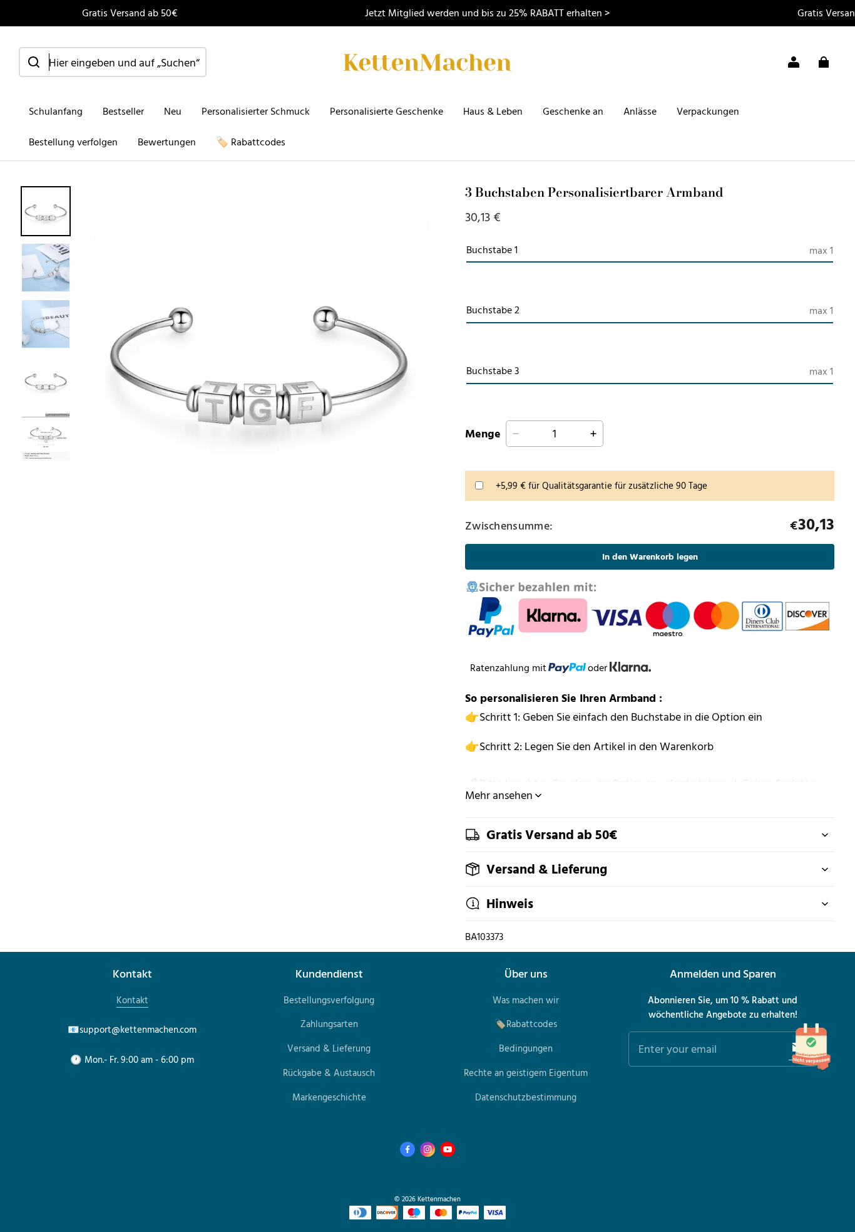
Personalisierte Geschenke (386, 110)
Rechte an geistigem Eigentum (526, 1072)
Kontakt (132, 1000)
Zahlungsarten (329, 1023)
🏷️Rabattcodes (525, 1023)
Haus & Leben (493, 110)
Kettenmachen (439, 1198)
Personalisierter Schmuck (256, 110)
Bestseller (123, 110)
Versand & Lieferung (329, 1048)
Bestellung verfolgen (73, 141)
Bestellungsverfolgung (329, 1000)
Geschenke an (573, 110)
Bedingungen (526, 1048)
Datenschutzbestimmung (525, 1097)
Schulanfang (56, 110)
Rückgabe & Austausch (329, 1072)
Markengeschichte (329, 1097)
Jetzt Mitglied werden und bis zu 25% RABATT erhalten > (487, 12)
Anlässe (640, 110)
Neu (173, 110)
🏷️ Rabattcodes (250, 141)
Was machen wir (526, 1000)
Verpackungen (708, 110)
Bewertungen (167, 141)
